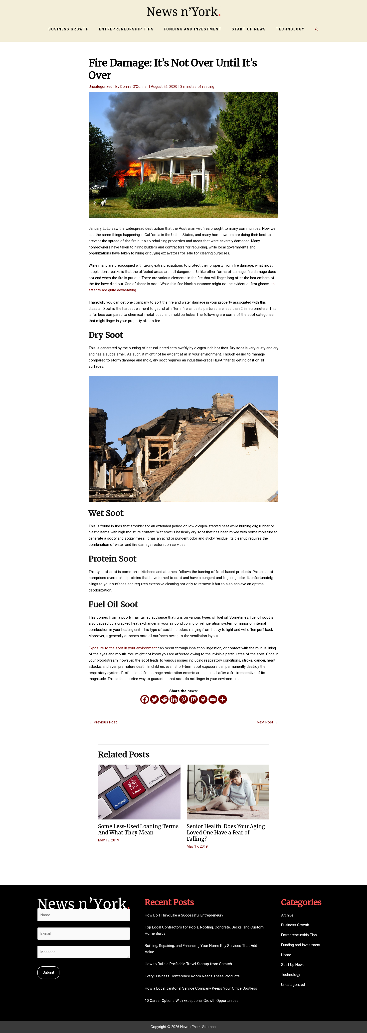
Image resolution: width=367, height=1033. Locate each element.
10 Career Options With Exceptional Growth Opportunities (191, 1000)
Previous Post (103, 722)
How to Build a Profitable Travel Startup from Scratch (188, 964)
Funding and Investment (300, 945)
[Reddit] (164, 699)
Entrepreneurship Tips (299, 935)
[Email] (212, 699)
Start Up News (293, 964)
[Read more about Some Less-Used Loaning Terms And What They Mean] (139, 792)
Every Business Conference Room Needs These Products (192, 976)
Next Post (267, 722)
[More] (222, 699)
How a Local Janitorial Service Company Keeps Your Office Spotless (201, 988)
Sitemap (209, 1027)
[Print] (203, 699)
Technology (290, 974)
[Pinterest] (183, 699)
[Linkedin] (174, 699)
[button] (316, 29)
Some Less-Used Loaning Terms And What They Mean (138, 829)
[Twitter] (154, 699)
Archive (287, 915)
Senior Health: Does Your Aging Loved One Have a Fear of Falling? (226, 832)
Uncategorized (100, 86)
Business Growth (295, 925)
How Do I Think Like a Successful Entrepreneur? (184, 915)
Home (286, 955)
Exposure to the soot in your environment (123, 648)
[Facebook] (144, 699)
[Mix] (193, 699)
